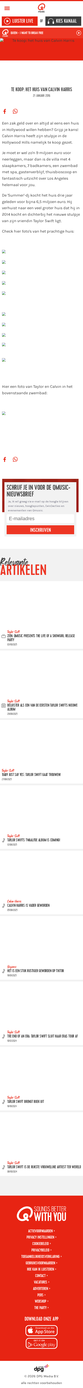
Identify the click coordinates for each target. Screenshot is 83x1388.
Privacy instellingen (40, 1237)
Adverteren (40, 1288)
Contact (40, 1275)
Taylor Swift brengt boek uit (25, 1101)
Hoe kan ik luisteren (40, 1269)
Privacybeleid (40, 1250)
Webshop (40, 1301)
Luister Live (22, 21)
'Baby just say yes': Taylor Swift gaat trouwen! (31, 774)
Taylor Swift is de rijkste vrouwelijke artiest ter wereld (44, 1167)
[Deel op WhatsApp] (15, 111)
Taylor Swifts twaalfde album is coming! (33, 840)
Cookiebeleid (40, 1243)
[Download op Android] (41, 1344)
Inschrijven (40, 530)
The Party (40, 1307)
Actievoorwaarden (40, 1231)
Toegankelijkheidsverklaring (40, 1256)
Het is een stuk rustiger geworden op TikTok (35, 970)
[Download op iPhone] (41, 1331)
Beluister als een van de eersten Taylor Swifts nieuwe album (42, 707)
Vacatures (40, 1282)
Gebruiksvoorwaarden (40, 1263)
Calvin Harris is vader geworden (28, 905)
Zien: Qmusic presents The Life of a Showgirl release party (41, 638)
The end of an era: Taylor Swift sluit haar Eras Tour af (42, 1036)
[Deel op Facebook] (4, 111)
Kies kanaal (66, 21)
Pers (40, 1295)
